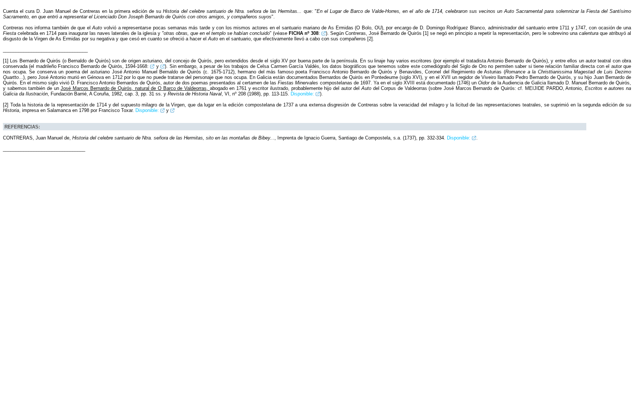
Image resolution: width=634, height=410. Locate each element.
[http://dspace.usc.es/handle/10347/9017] (474, 138)
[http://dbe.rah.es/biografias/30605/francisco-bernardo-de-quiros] (152, 66)
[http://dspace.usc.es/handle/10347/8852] (162, 110)
